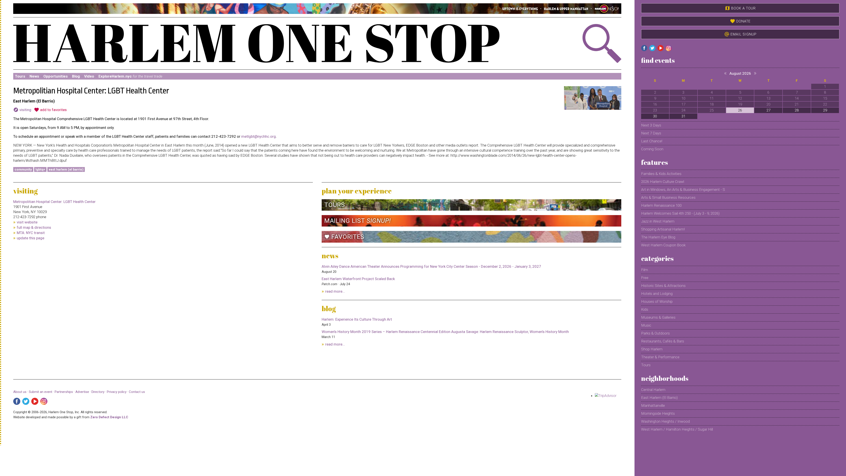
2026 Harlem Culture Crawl (662, 181)
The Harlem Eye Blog (658, 237)
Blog (76, 76)
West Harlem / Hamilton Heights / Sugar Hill (677, 429)
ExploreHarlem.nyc (130, 76)
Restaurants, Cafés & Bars (662, 341)
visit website (27, 222)
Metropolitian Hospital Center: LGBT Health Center (54, 201)
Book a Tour (740, 8)
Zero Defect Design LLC (109, 417)
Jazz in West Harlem (657, 221)
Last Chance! (651, 141)
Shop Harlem (651, 349)
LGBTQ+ (40, 169)
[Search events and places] (575, 43)
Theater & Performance (660, 357)
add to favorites (50, 110)
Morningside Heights (658, 413)
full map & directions (34, 227)
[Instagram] (43, 401)
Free (644, 277)
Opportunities (55, 76)
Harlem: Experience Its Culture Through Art (357, 319)
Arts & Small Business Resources (668, 197)
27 (768, 110)
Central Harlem (653, 389)
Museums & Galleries (658, 317)
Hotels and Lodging (657, 293)
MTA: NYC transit (31, 233)
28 (797, 110)
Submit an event (40, 392)
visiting (22, 110)
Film (644, 270)
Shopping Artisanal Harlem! (663, 229)
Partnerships (64, 392)
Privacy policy (116, 392)
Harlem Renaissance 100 (661, 205)
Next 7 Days (651, 133)
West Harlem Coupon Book (663, 245)
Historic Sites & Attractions (663, 285)
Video (89, 76)
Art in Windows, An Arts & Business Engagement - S (683, 189)
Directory (97, 392)
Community (23, 169)
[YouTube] (34, 401)
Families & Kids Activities (661, 173)
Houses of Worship (657, 301)
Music (646, 325)
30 (655, 116)
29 (825, 110)
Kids (644, 309)
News (34, 76)
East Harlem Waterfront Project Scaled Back (358, 279)
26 (740, 110)
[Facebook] (16, 401)
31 (683, 116)
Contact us (137, 392)
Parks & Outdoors (655, 333)
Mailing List (357, 220)
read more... (335, 291)
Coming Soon (652, 149)
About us (19, 392)
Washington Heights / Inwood (665, 421)
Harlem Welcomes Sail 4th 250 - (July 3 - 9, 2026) (680, 213)
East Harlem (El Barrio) (66, 169)
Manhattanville (653, 405)
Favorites (344, 236)
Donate (740, 21)
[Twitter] (25, 401)
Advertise (82, 392)
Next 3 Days (651, 125)
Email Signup (740, 34)
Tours (20, 76)
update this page (30, 238)
